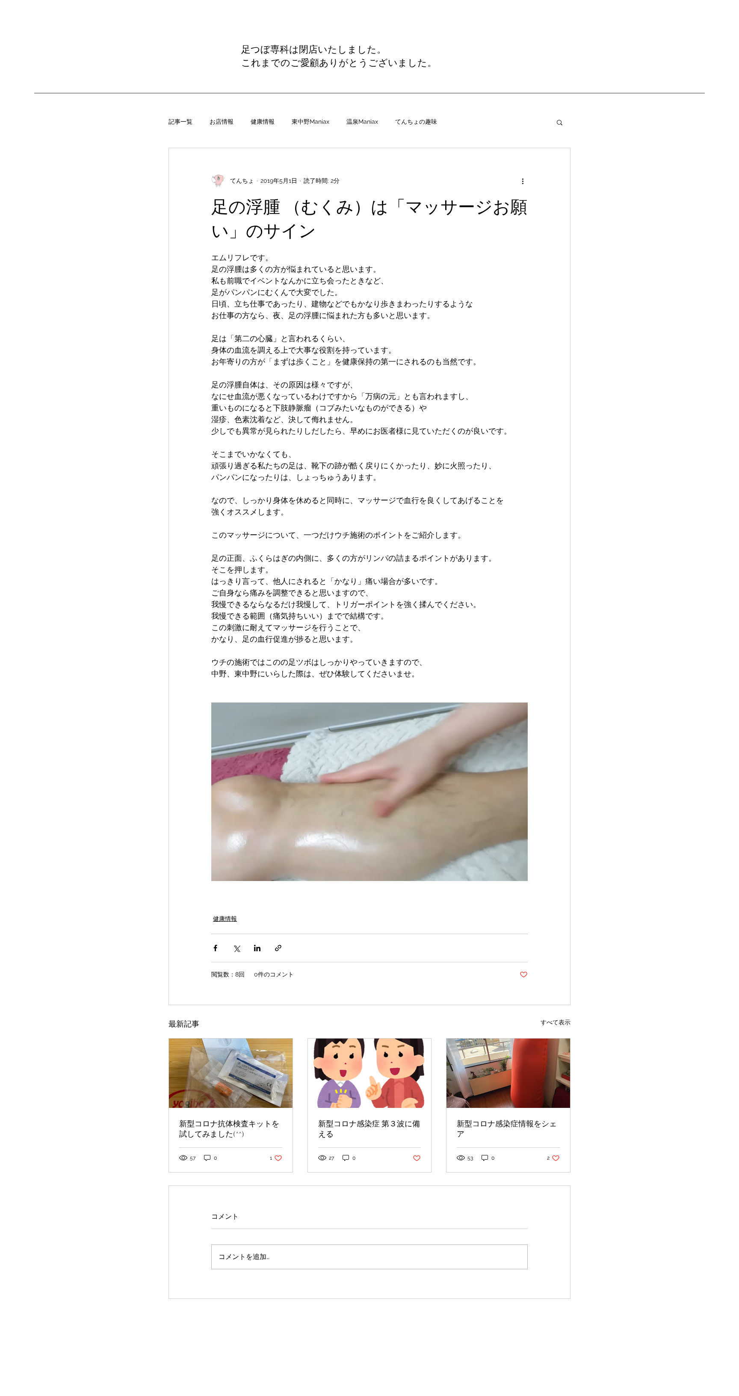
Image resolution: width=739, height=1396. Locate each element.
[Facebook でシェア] (215, 948)
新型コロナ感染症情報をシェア (507, 1129)
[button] (560, 122)
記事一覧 (180, 121)
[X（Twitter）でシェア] (236, 948)
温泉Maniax (362, 121)
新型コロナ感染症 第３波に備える (369, 1129)
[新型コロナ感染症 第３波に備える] (370, 1073)
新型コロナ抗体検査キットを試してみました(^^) (229, 1129)
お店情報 (222, 121)
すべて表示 (556, 1022)
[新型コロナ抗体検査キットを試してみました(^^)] (231, 1073)
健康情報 (263, 121)
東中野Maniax (310, 121)
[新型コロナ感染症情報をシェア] (508, 1073)
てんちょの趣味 (416, 121)
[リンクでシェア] (278, 948)
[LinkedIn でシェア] (257, 948)
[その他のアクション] (522, 181)
